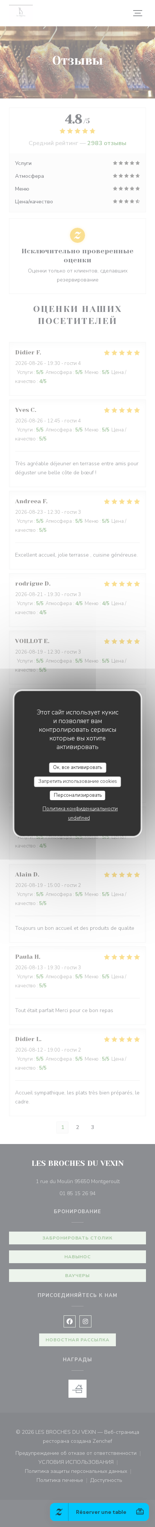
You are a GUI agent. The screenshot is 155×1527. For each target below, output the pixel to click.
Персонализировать (78, 795)
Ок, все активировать (77, 767)
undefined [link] (79, 818)
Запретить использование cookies (77, 781)
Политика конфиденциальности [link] (80, 808)
